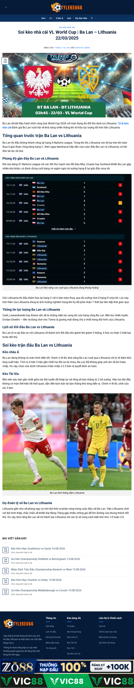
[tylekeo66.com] (67, 7)
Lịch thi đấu (51, 632)
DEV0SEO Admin (82, 48)
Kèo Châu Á (72, 637)
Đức (44, 18)
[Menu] (6, 7)
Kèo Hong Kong (74, 632)
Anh (69, 18)
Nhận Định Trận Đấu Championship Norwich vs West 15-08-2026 (48, 569)
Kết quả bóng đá (53, 637)
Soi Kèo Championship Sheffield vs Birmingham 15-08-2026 (45, 559)
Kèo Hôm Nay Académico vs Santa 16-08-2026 (38, 548)
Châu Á (59, 18)
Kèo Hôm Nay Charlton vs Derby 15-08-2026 (36, 580)
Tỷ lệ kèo (71, 626)
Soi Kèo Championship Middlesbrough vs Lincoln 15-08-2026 (46, 590)
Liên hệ (102, 626)
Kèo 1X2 (71, 648)
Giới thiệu (50, 626)
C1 (51, 18)
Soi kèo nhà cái (67, 27)
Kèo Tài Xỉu (72, 643)
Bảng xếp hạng (52, 643)
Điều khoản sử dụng (108, 637)
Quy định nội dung (107, 643)
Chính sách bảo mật (108, 632)
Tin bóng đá (51, 648)
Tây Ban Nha (81, 18)
